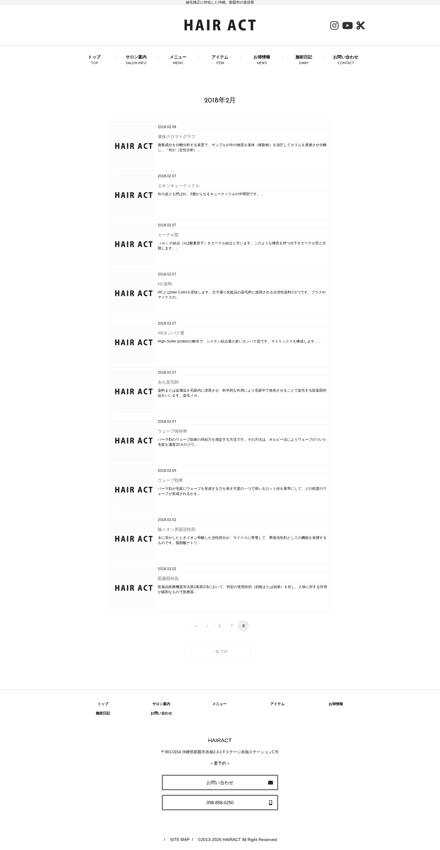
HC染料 (165, 283)
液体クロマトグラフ (176, 136)
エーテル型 (168, 234)
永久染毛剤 (168, 382)
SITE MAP (179, 839)
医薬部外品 (168, 578)
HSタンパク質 (171, 333)
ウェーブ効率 (170, 480)
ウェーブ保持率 (172, 431)
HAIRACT (232, 839)
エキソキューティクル (179, 185)
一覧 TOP (219, 652)
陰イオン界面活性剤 (176, 529)
